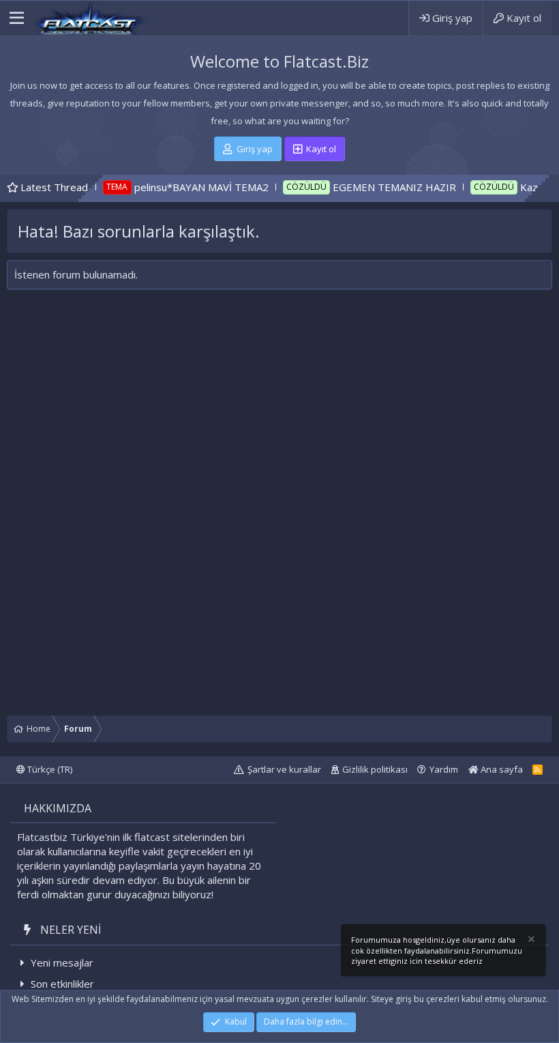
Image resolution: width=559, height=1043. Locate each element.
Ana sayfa (501, 769)
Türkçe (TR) (48, 769)
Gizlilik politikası (375, 769)
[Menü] (17, 18)
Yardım (443, 769)
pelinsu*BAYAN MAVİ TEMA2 (177, 187)
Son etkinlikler (62, 983)
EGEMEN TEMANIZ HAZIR (370, 187)
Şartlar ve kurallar (284, 769)
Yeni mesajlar (62, 962)
